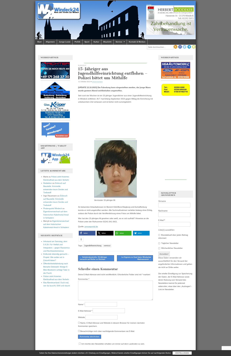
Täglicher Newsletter (170, 243)
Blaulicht (107, 42)
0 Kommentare (97, 82)
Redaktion (47, 183)
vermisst (107, 246)
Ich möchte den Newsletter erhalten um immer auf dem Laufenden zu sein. (113, 344)
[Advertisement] (115, 59)
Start (39, 42)
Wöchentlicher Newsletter (172, 248)
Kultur (96, 42)
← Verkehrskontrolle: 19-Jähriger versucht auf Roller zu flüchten (93, 258)
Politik (77, 42)
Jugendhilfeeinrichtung (92, 246)
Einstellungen (182, 353)
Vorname (162, 201)
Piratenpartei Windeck (52, 208)
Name (81, 304)
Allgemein (50, 42)
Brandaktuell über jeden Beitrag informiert (173, 236)
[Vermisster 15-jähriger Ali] (115, 169)
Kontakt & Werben (137, 42)
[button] (87, 233)
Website (81, 317)
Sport (86, 42)
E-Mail (161, 220)
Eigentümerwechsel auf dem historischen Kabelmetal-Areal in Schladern (56, 214)
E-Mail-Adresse (85, 311)
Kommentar (83, 279)
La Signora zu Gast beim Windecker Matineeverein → (136, 258)
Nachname (163, 211)
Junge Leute (64, 42)
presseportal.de (91, 226)
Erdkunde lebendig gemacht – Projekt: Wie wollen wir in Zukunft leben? (56, 257)
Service (119, 42)
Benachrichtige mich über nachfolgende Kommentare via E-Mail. (107, 331)
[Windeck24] (115, 20)
